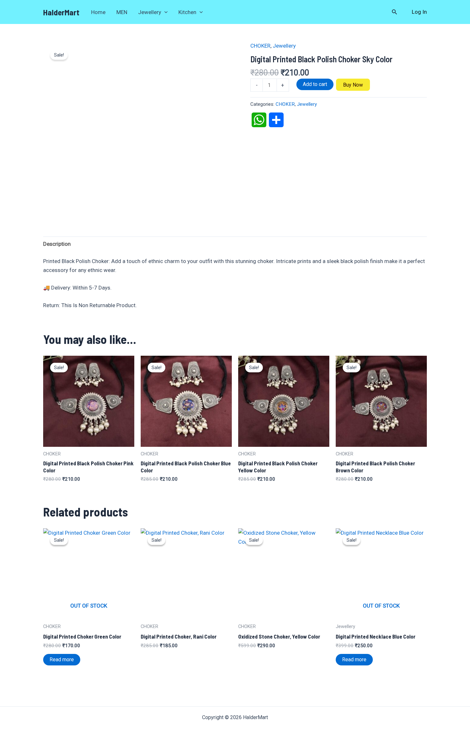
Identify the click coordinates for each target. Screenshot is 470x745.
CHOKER (260, 46)
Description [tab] (57, 244)
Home (98, 12)
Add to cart (315, 84)
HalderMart (61, 12)
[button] (164, 12)
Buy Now (353, 85)
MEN (121, 12)
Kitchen (187, 12)
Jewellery (149, 12)
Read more (62, 659)
